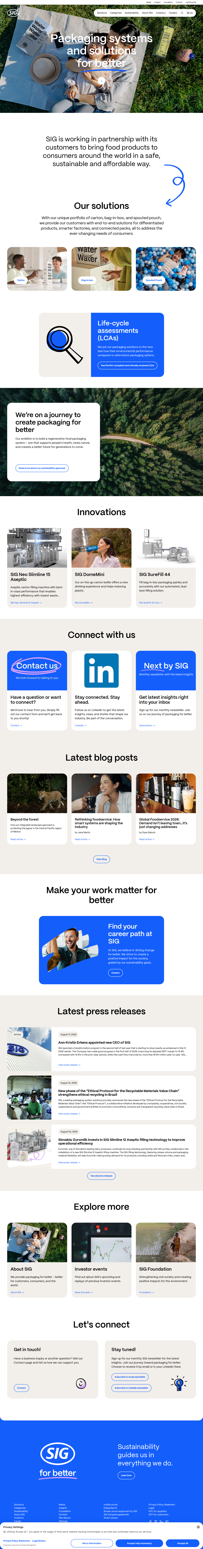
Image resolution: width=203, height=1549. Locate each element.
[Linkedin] (162, 1521)
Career (17, 1521)
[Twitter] (157, 1521)
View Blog (101, 859)
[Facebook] (151, 1521)
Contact (179, 2)
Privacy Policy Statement (162, 1504)
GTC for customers (158, 1514)
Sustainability (132, 12)
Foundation (168, 2)
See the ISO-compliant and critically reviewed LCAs (127, 365)
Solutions (102, 12)
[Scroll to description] (101, 81)
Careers (173, 12)
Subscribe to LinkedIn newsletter (131, 1388)
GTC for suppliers (158, 1511)
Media (148, 2)
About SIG (147, 12)
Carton (20, 280)
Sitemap (63, 1521)
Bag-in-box (87, 280)
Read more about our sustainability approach (42, 468)
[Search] (182, 13)
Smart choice (111, 1517)
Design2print (110, 1508)
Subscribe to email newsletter (130, 1377)
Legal (151, 1508)
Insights (157, 2)
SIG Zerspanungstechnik (116, 1514)
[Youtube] (168, 1521)
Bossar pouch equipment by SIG (120, 1511)
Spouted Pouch (154, 280)
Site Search (65, 1517)
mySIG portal (191, 2)
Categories (116, 12)
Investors (161, 12)
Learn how (126, 1475)
